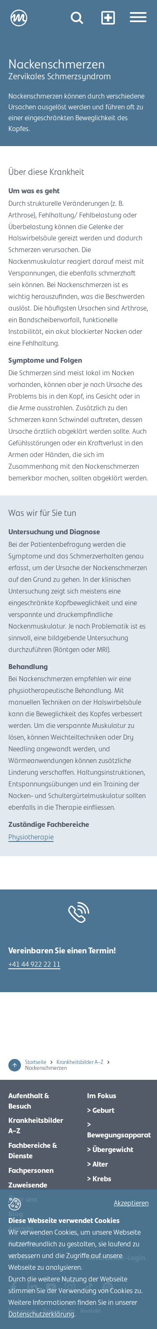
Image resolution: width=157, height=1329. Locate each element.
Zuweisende (27, 1185)
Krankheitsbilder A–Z (81, 1062)
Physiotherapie (31, 837)
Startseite (36, 1062)
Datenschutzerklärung (41, 1314)
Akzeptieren (131, 1203)
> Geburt (100, 1110)
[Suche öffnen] (77, 18)
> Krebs (99, 1179)
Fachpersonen (31, 1171)
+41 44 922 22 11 (34, 964)
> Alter (97, 1164)
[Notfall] (107, 17)
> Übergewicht (110, 1150)
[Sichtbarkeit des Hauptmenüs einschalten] (138, 18)
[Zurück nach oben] (14, 1065)
